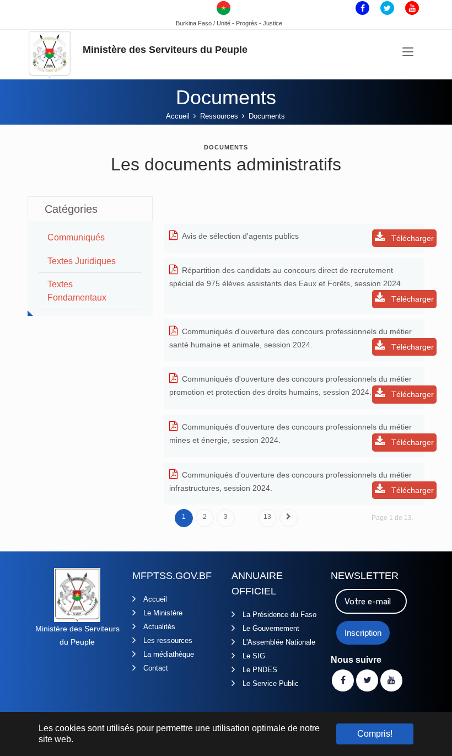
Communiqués (76, 237)
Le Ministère (162, 613)
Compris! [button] (374, 733)
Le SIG (254, 656)
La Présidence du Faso (279, 614)
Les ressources (167, 640)
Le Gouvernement (271, 628)
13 (267, 517)
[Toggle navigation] (407, 52)
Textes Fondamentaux (76, 291)
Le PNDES (260, 670)
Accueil (155, 599)
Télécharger (411, 238)
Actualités (159, 627)
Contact (155, 668)
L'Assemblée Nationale (279, 642)
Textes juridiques (81, 261)
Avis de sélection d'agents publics (240, 236)
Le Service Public (271, 683)
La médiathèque (168, 654)
